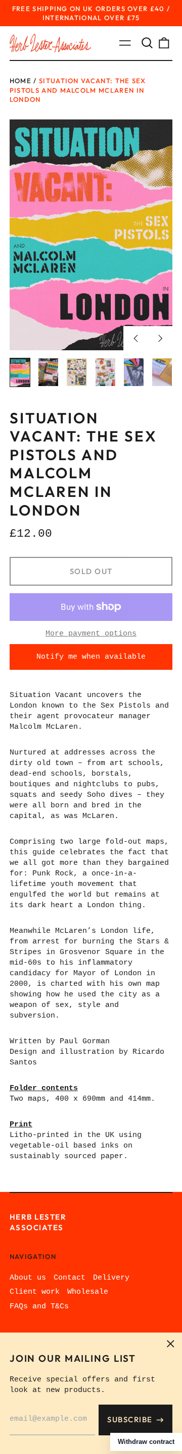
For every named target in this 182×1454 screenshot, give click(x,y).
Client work (35, 1292)
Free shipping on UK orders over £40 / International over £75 (91, 13)
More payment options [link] (91, 633)
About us (28, 1278)
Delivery (111, 1278)
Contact (69, 1278)
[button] (147, 43)
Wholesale (87, 1292)
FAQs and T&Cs (39, 1306)
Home (20, 81)
